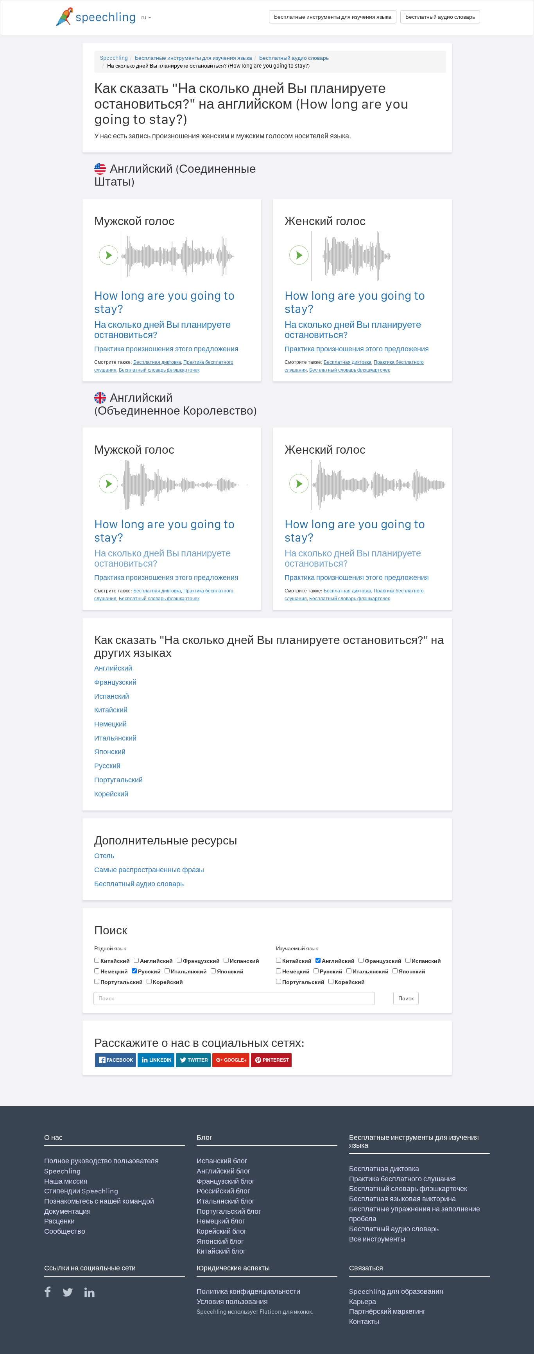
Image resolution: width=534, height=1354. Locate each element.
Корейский (111, 794)
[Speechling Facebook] (52, 1294)
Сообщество (64, 1231)
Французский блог (226, 1181)
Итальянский (115, 738)
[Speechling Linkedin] (94, 1294)
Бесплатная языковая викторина (402, 1199)
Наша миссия (66, 1181)
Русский (107, 766)
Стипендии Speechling (81, 1191)
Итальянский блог (226, 1201)
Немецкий (110, 724)
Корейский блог (222, 1231)
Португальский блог (229, 1211)
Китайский (110, 710)
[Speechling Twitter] (72, 1294)
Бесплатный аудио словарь (440, 17)
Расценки (59, 1221)
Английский (113, 668)
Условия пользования (232, 1301)
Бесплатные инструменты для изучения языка (332, 17)
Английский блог (224, 1171)
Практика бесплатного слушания (402, 1179)
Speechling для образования (396, 1291)
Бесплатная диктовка (384, 1168)
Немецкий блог (221, 1221)
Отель (104, 855)
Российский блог (223, 1191)
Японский (109, 752)
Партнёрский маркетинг (387, 1311)
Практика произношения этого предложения (166, 349)
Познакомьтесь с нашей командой (99, 1201)
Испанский (111, 696)
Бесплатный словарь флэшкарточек (408, 1188)
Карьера (362, 1301)
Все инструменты (377, 1239)
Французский (115, 682)
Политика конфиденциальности (248, 1291)
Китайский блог (221, 1251)
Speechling (114, 58)
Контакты (364, 1321)
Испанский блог (222, 1161)
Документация (67, 1211)
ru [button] (144, 17)
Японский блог (220, 1241)
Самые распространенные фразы (149, 870)
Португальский (118, 780)
